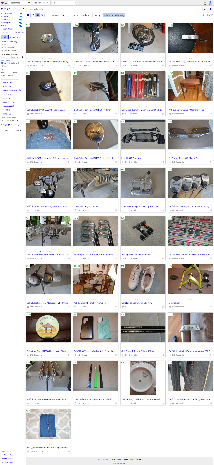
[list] (28, 15)
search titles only (10, 41)
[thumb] (32, 15)
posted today (8, 47)
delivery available (10, 117)
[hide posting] (68, 65)
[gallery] (37, 15)
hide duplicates (9, 50)
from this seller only (11, 63)
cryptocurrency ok (10, 120)
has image (7, 44)
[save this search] (210, 9)
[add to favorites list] (28, 65)
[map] (42, 15)
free (4, 66)
